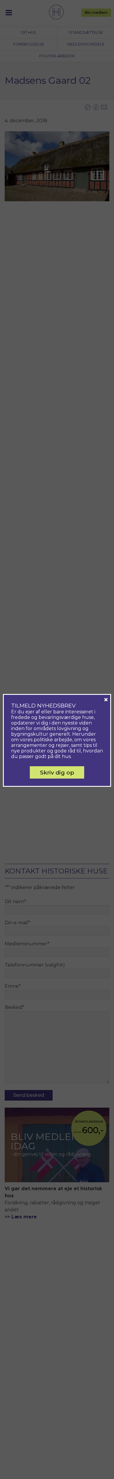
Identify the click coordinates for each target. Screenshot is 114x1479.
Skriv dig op (57, 772)
